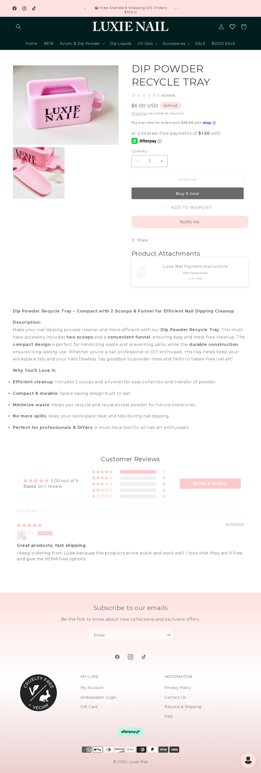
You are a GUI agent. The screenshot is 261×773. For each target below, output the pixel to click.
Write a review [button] (210, 483)
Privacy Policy (177, 687)
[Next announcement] (175, 8)
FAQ (168, 716)
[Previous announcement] (85, 8)
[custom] (117, 657)
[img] (29, 525)
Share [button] (142, 240)
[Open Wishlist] (232, 26)
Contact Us (175, 697)
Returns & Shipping (183, 706)
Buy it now (187, 193)
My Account (92, 687)
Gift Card (89, 706)
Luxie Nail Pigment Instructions (195, 266)
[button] (18, 26)
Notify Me (190, 222)
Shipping (139, 113)
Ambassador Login (98, 697)
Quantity (139, 151)
